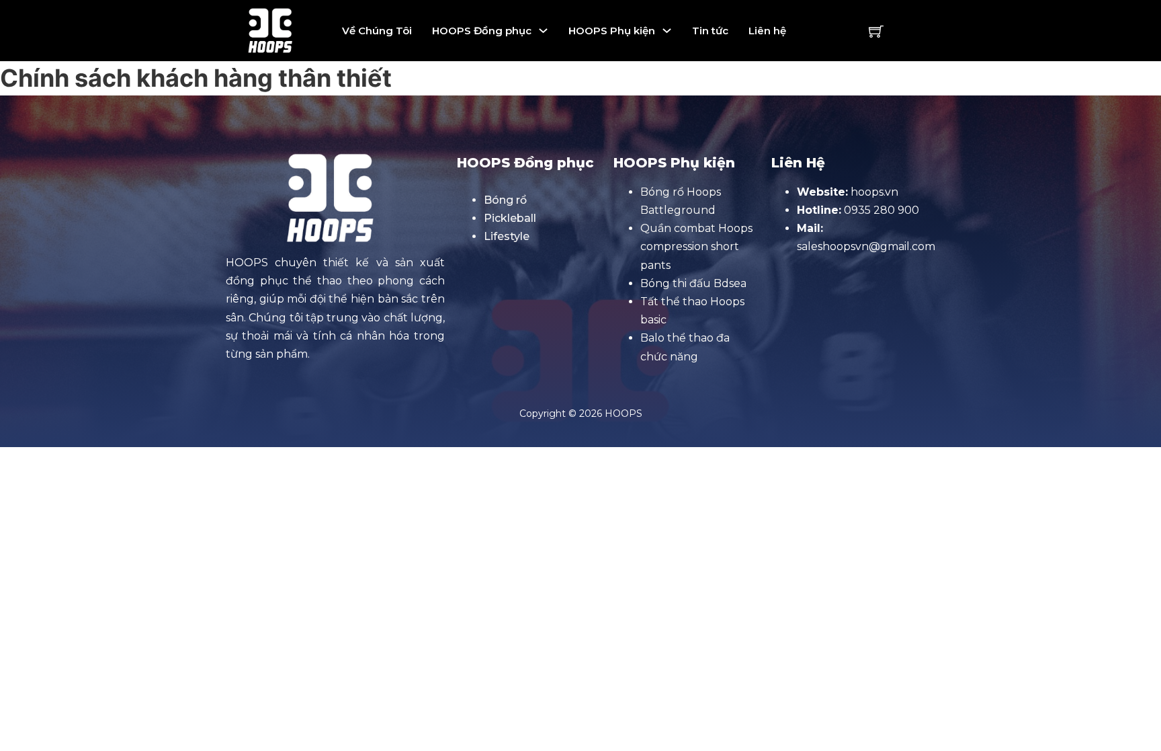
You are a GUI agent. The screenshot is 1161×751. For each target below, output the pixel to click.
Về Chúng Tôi (377, 30)
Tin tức (710, 30)
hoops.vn (874, 192)
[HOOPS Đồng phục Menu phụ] (543, 31)
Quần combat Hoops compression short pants (696, 246)
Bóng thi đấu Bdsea (693, 283)
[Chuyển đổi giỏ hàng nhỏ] (876, 31)
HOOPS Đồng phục (481, 30)
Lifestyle (506, 236)
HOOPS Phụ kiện (611, 30)
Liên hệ (767, 30)
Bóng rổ (505, 200)
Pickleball (510, 218)
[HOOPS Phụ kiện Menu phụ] (667, 31)
